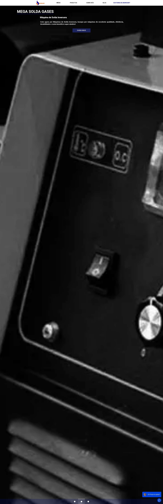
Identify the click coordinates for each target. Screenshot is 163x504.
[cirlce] (74, 501)
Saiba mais (81, 30)
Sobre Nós (90, 3)
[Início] (40, 3)
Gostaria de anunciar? (121, 3)
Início (58, 3)
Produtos (73, 3)
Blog (104, 3)
